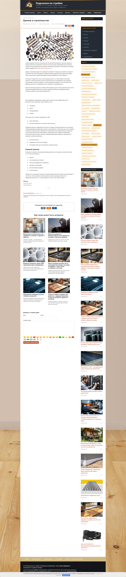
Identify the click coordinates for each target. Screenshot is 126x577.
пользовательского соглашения (59, 571)
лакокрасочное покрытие (89, 94)
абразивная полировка (88, 66)
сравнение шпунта (87, 139)
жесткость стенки (87, 83)
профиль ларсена (87, 125)
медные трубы (96, 100)
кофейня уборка (86, 91)
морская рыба (96, 108)
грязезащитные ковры (88, 77)
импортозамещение (87, 85)
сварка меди (85, 133)
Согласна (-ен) (66, 575)
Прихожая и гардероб (79, 12)
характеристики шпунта (89, 156)
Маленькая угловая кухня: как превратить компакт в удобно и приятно (33, 235)
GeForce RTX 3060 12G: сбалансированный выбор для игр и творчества (91, 545)
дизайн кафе (85, 80)
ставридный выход (87, 142)
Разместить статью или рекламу (74, 559)
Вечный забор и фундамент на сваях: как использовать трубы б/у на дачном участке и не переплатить (92, 445)
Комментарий (27, 320)
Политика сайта (48, 559)
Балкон (46, 12)
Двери (89, 12)
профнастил (97, 125)
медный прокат (86, 102)
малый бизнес (86, 100)
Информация (97, 12)
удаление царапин (87, 153)
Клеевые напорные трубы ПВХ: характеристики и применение (33, 264)
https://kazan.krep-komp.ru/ (45, 68)
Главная (27, 559)
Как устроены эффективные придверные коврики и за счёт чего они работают (91, 519)
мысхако (84, 111)
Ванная (53, 12)
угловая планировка (87, 150)
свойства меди (95, 133)
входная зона (85, 74)
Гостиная (59, 12)
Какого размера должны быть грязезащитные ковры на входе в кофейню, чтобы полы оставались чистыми (58, 266)
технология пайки (87, 147)
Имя (24, 315)
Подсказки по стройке (49, 3)
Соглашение (58, 559)
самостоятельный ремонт (89, 130)
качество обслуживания (89, 88)
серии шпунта (86, 136)
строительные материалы (89, 144)
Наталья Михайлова (28, 193)
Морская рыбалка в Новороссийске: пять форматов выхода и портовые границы (58, 235)
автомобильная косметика (89, 69)
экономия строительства (89, 161)
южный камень (86, 164)
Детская (67, 12)
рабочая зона (85, 128)
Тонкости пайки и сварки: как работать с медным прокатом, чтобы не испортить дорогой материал (58, 297)
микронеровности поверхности (91, 105)
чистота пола (85, 158)
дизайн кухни (95, 80)
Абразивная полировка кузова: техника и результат (33, 295)
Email (42, 315)
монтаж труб (85, 108)
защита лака (98, 83)
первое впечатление (87, 119)
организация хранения (88, 114)
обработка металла (94, 111)
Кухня (39, 12)
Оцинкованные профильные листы (90, 495)
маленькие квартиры (88, 97)
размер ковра (96, 128)
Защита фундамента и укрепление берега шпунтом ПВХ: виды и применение (90, 471)
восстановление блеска (88, 71)
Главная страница (30, 12)
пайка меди (85, 116)
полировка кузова (87, 122)
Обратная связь (36, 559)
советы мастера (96, 136)
